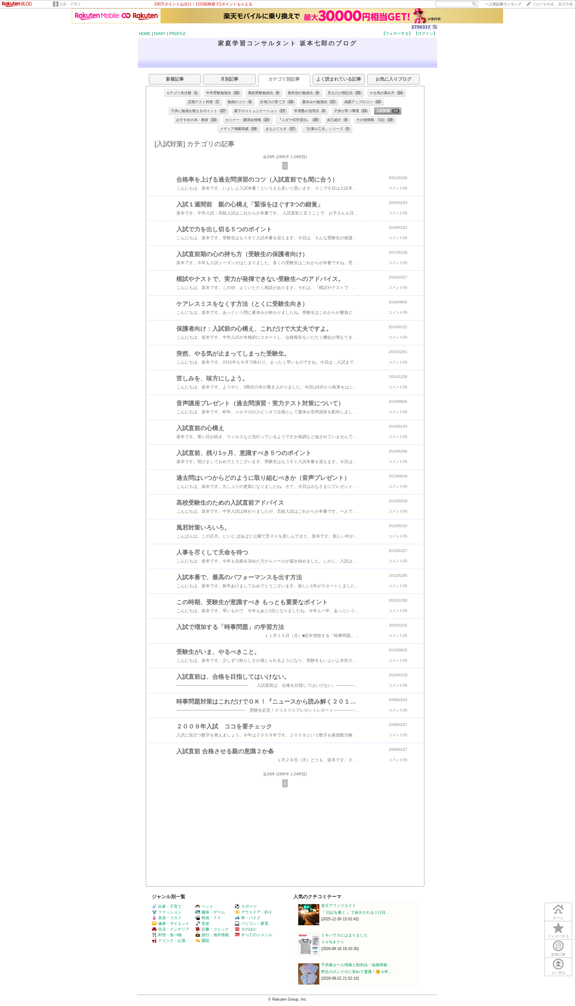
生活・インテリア (173, 929)
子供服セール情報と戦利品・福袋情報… (356, 965)
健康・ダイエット (173, 923)
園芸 (205, 940)
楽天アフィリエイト (338, 905)
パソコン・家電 (254, 923)
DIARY (160, 33)
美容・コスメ (169, 918)
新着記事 (558, 954)
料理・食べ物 (169, 935)
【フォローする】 (397, 33)
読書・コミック (215, 929)
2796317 (421, 27)
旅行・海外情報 (215, 935)
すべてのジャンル (256, 935)
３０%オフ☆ (332, 942)
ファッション (169, 912)
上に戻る (558, 973)
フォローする (558, 936)
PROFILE (177, 33)
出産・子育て (70, 4)
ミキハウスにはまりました (344, 935)
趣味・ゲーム (213, 912)
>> (503, 4)
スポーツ (249, 906)
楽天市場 (565, 4)
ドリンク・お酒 (171, 940)
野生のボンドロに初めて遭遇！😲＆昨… (356, 971)
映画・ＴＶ (211, 918)
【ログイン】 (425, 33)
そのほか (249, 929)
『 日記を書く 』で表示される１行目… (355, 912)
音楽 (205, 923)
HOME (145, 33)
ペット (207, 906)
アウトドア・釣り (256, 912)
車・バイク (251, 918)
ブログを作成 (543, 4)
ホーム (558, 918)
